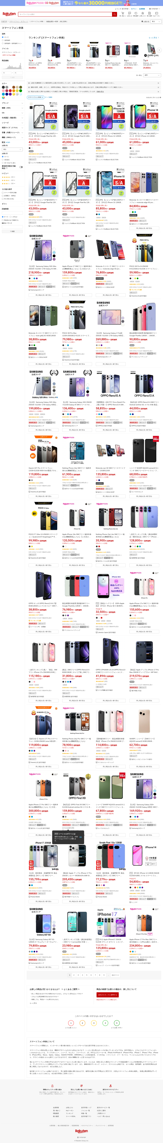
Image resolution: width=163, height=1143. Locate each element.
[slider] (2, 69)
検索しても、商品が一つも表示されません (45, 999)
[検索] (114, 14)
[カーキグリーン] (20, 87)
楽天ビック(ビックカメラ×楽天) (142, 759)
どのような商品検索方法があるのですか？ (45, 996)
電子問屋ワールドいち (71, 897)
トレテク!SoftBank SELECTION (41, 163)
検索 (13, 77)
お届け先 (5, 145)
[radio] (2, 37)
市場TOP (4, 21)
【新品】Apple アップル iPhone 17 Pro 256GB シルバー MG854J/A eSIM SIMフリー (77, 875)
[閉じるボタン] (158, 83)
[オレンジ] (13, 90)
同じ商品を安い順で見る (144, 228)
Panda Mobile (35, 897)
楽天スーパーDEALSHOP (140, 224)
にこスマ (134, 902)
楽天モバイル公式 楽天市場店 (73, 287)
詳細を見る (100, 91)
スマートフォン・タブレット (18, 21)
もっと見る (33, 1003)
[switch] (21, 167)
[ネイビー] (6, 94)
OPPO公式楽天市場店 (105, 426)
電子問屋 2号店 (136, 691)
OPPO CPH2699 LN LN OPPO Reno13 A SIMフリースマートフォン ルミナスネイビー (110, 672)
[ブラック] (3, 87)
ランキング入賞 (137, 290)
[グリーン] (20, 90)
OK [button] (80, 837)
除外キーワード (7, 223)
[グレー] (6, 87)
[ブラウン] (13, 87)
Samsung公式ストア (37, 290)
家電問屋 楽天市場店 (138, 558)
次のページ (115, 975)
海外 (8, 142)
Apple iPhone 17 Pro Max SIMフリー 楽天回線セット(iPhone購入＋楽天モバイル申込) (144, 941)
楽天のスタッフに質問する (107, 995)
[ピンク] (3, 90)
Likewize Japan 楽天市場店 (107, 632)
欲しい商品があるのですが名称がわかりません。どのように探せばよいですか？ (57, 994)
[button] (154, 9)
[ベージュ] (17, 87)
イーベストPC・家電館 (38, 627)
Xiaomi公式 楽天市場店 (139, 296)
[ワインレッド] (6, 90)
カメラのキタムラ (137, 492)
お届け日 (5, 153)
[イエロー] (17, 90)
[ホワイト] (10, 87)
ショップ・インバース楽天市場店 (108, 965)
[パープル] (10, 94)
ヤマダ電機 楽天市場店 (105, 690)
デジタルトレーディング (139, 357)
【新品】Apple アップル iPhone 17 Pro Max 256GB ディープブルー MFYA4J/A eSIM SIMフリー (144, 672)
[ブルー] (3, 94)
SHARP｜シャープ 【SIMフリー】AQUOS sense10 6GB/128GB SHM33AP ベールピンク (142, 741)
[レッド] (10, 90)
